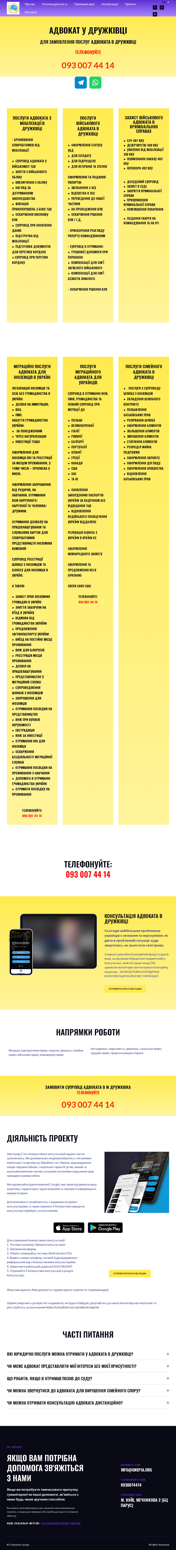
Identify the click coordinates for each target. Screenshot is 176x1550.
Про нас (30, 4)
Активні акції (110, 4)
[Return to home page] (13, 8)
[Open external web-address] (68, 1227)
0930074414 (131, 1485)
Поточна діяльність (55, 4)
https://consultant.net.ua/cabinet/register (73, 1307)
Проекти (130, 4)
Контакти (31, 12)
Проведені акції (84, 4)
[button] (155, 7)
